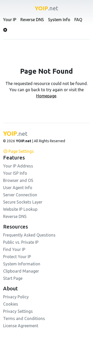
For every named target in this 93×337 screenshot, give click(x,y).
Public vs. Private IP (20, 242)
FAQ (78, 19)
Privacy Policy (16, 296)
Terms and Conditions (24, 318)
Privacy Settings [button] (18, 311)
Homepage (46, 96)
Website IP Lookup (20, 209)
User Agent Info (17, 187)
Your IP (9, 19)
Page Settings (21, 151)
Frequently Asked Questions (29, 235)
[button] (5, 30)
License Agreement (20, 325)
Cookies (10, 304)
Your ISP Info (15, 173)
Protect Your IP (17, 256)
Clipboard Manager (21, 271)
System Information (21, 264)
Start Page (12, 278)
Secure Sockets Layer (22, 202)
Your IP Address (18, 166)
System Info (59, 19)
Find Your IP (14, 249)
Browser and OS (18, 180)
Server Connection (20, 194)
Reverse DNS (32, 19)
